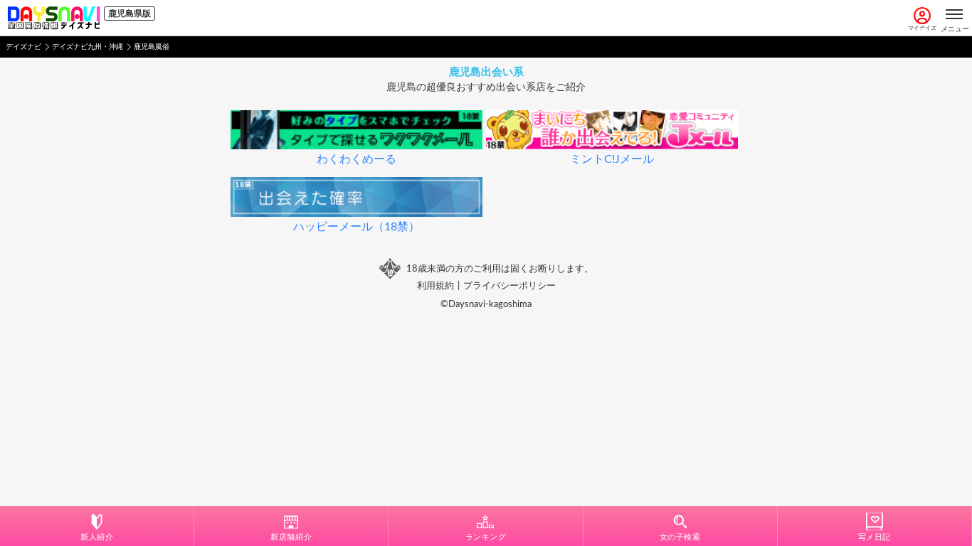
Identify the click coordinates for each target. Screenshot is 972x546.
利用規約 (435, 286)
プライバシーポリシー (509, 286)
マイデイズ (922, 28)
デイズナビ (23, 46)
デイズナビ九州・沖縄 (87, 46)
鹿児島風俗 (151, 46)
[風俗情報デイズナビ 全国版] (53, 18)
